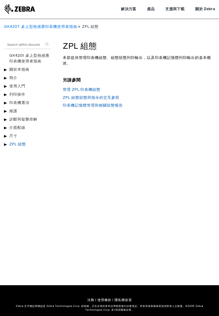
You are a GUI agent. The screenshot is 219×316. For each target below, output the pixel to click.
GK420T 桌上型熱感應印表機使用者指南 (40, 27)
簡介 (13, 78)
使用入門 (17, 86)
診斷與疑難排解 (23, 119)
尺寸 (13, 136)
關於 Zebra (205, 9)
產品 (151, 9)
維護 (13, 111)
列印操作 (17, 94)
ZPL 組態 (17, 144)
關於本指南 (19, 70)
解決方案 (128, 9)
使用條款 (104, 300)
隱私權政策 (123, 300)
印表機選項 (19, 103)
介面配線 (17, 128)
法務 (90, 300)
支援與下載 (175, 9)
